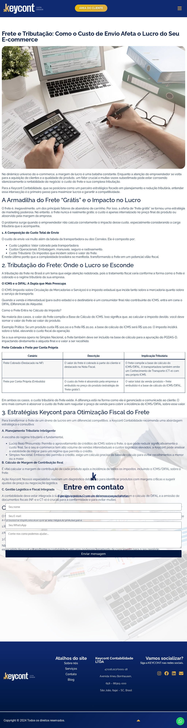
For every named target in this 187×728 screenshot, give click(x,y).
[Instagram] (159, 673)
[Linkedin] (174, 673)
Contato (71, 674)
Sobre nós (71, 663)
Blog (71, 679)
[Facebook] (166, 673)
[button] (179, 8)
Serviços (71, 668)
